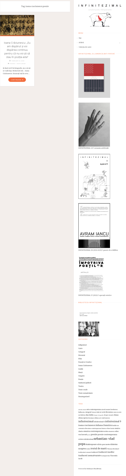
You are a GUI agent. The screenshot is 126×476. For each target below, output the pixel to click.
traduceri (94, 452)
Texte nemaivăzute (85, 393)
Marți (80, 372)
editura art (97, 418)
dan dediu (90, 415)
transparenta (105, 456)
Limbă (80, 369)
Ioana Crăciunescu (85, 365)
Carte (80, 348)
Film (80, 359)
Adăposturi (82, 345)
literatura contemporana (93, 428)
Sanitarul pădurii (84, 383)
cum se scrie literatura (104, 412)
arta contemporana (94, 409)
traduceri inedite (106, 452)
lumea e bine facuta (108, 428)
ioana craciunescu (86, 425)
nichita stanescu (109, 431)
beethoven (114, 409)
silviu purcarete (103, 444)
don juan (91, 418)
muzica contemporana (94, 431)
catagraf (88, 412)
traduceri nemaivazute (89, 455)
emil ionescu (105, 418)
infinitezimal (85, 421)
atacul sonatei (105, 409)
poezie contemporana (107, 434)
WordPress (97, 469)
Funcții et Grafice (85, 362)
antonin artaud (82, 409)
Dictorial (81, 355)
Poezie (80, 379)
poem (89, 434)
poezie (94, 434)
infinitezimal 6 (99, 422)
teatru (88, 449)
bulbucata (81, 412)
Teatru (81, 386)
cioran (94, 412)
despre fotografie (98, 415)
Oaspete (81, 376)
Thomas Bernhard (113, 449)
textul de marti (99, 448)
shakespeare (91, 444)
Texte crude (83, 390)
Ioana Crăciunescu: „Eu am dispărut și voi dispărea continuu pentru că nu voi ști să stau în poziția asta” (17, 50)
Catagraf (81, 352)
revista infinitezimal (85, 439)
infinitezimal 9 (113, 421)
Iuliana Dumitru (104, 425)
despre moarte (109, 415)
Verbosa (89, 469)
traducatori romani (84, 452)
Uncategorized (83, 396)
